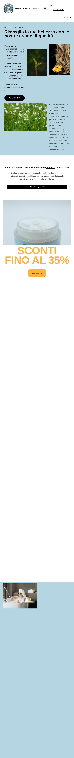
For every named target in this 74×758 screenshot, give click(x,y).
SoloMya (50, 167)
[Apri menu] (45, 8)
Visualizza (37, 273)
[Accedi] (70, 8)
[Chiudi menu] (51, 5)
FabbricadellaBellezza (27, 8)
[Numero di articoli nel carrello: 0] (3, 18)
